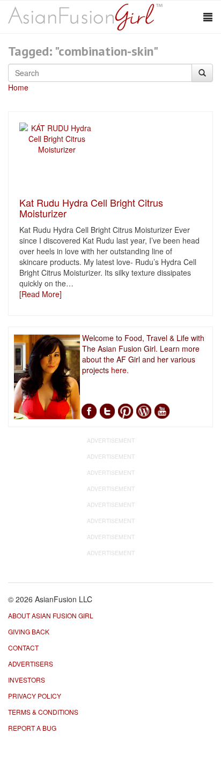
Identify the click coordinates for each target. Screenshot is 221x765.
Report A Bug (32, 727)
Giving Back (28, 631)
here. (120, 370)
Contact (23, 647)
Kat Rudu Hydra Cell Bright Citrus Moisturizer (91, 207)
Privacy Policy (34, 695)
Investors (26, 679)
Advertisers (30, 663)
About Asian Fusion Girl (50, 615)
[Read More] (40, 294)
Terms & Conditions (43, 711)
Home (18, 87)
